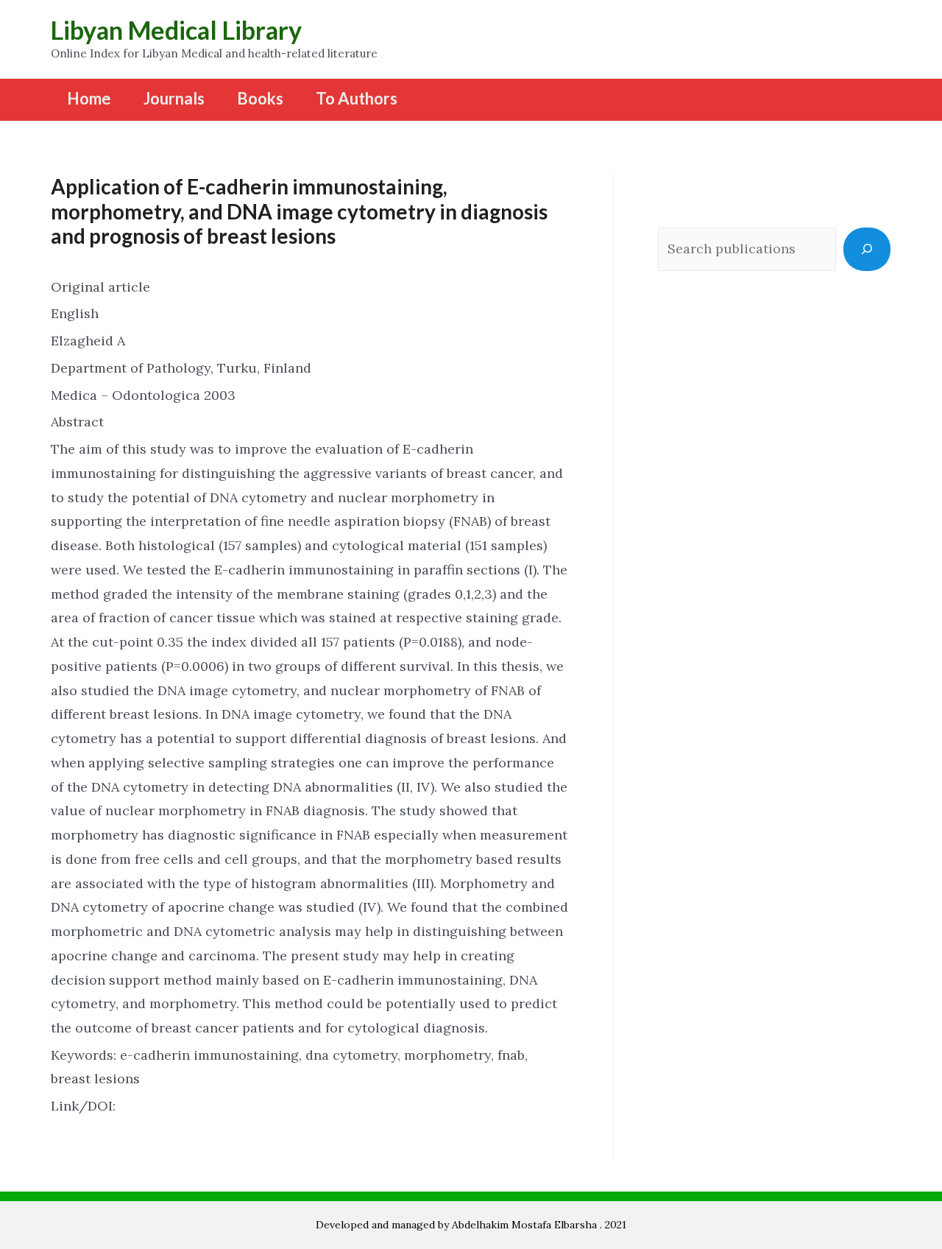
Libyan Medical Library (176, 30)
